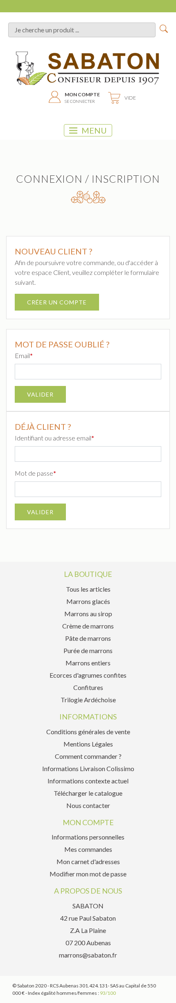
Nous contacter (88, 805)
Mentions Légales (88, 744)
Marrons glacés (88, 601)
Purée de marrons (88, 650)
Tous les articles (88, 589)
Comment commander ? (88, 756)
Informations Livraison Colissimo (88, 768)
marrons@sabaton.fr (88, 955)
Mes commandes (88, 849)
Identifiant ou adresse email (53, 438)
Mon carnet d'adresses (88, 861)
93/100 (108, 993)
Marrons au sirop (88, 613)
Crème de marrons (88, 626)
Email (22, 355)
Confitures (88, 687)
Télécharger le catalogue (88, 793)
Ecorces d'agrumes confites (88, 675)
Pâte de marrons (88, 638)
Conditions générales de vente (88, 731)
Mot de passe (34, 473)
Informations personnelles (88, 837)
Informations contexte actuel (88, 781)
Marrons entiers (88, 663)
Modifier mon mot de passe (88, 874)
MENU (94, 130)
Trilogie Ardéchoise (88, 699)
